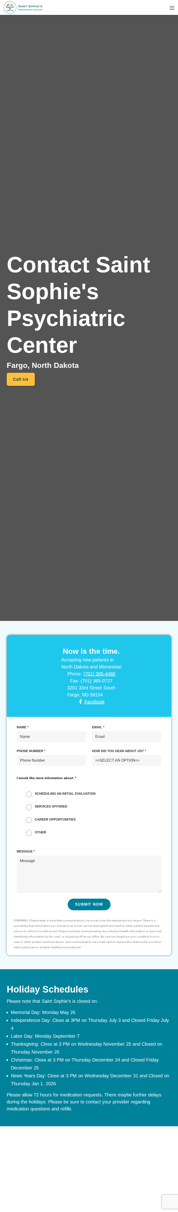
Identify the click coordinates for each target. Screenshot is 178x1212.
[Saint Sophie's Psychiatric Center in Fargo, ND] (22, 7)
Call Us (21, 379)
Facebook (94, 701)
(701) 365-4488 (99, 673)
